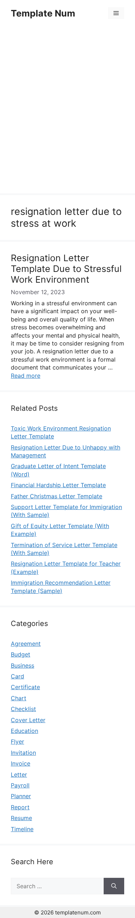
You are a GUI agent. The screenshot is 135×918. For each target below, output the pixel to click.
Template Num (43, 13)
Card (17, 676)
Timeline (22, 829)
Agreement (26, 643)
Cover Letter (28, 720)
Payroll (20, 785)
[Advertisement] (67, 111)
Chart (18, 698)
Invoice (20, 763)
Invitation (23, 752)
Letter (19, 774)
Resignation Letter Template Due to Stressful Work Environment (66, 269)
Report (20, 807)
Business (22, 665)
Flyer (17, 741)
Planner (21, 796)
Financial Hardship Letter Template (58, 485)
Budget (20, 654)
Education (24, 730)
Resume (21, 818)
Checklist (23, 708)
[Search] (114, 886)
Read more (25, 375)
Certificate (25, 687)
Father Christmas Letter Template (56, 496)
